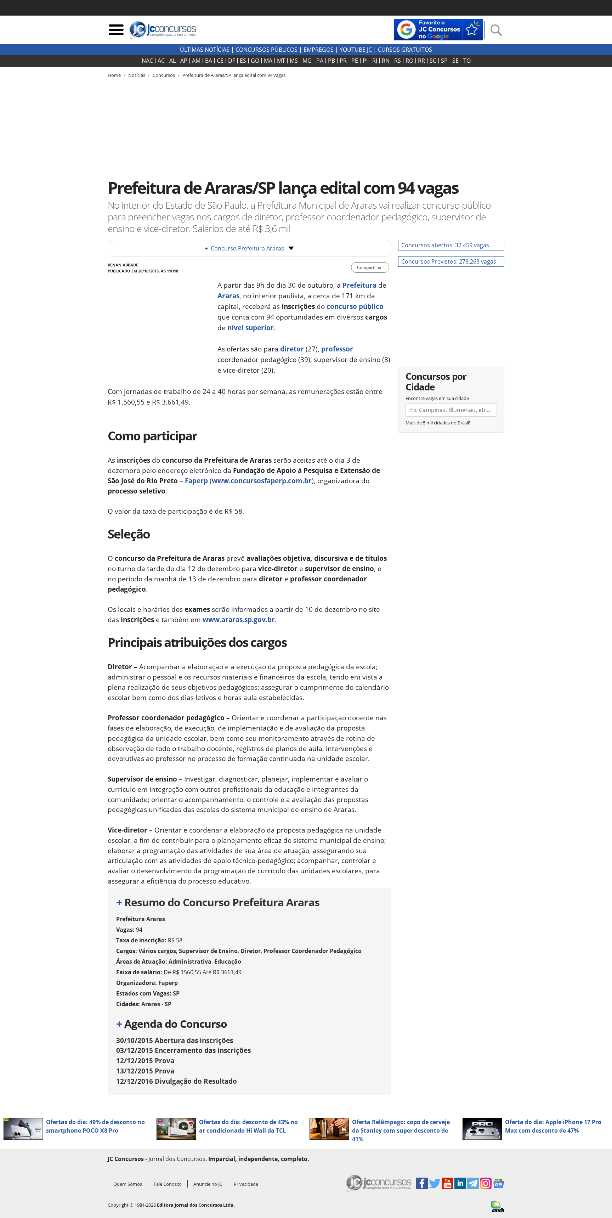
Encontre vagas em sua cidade (437, 398)
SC (433, 60)
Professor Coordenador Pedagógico (313, 951)
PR (343, 60)
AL (172, 60)
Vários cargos (157, 951)
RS (397, 60)
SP (444, 60)
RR (421, 60)
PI (365, 60)
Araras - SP (156, 1004)
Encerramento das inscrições (183, 1050)
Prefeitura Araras (140, 919)
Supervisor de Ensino (208, 951)
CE (220, 60)
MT (281, 60)
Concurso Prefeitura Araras (244, 248)
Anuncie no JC (207, 1184)
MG (307, 60)
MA (268, 60)
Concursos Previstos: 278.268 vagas (448, 261)
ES (243, 60)
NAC (147, 60)
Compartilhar (370, 267)
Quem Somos (127, 1184)
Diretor (250, 951)
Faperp (196, 480)
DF (231, 60)
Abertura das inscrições (174, 1040)
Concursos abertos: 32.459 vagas (445, 245)
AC (161, 60)
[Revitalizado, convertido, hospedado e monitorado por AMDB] (497, 1206)
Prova (145, 1060)
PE (354, 60)
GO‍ (255, 60)
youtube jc (356, 49)
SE (455, 60)
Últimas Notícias (205, 49)
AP (183, 60)
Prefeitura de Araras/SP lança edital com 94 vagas (233, 75)
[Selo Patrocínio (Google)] (438, 29)
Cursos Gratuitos (405, 49)
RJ (374, 60)
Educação (227, 961)
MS (294, 60)
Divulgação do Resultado (176, 1081)
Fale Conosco (168, 1184)
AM (196, 60)
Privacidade (246, 1184)
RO (409, 60)
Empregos (319, 49)
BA (208, 60)
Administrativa (190, 961)
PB (331, 60)
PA (319, 60)
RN (386, 60)
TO (467, 60)
